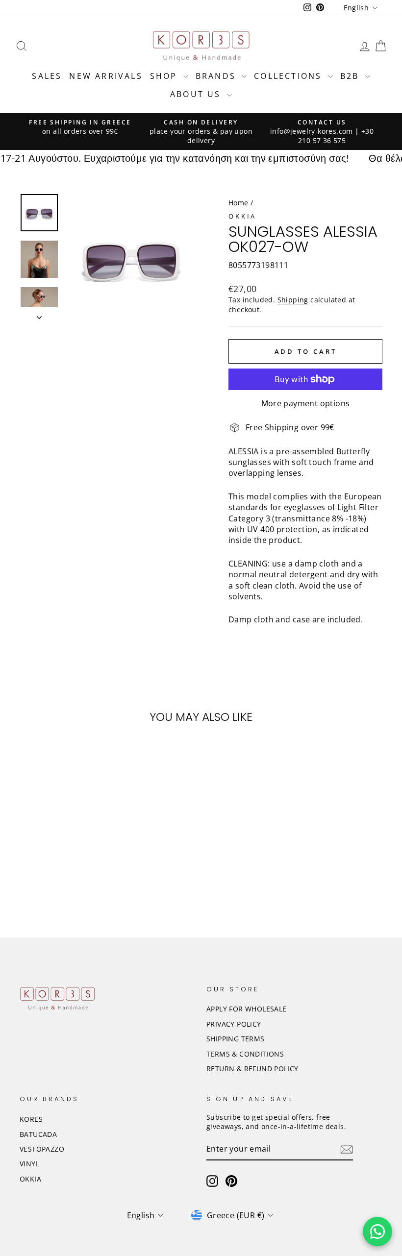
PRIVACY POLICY (233, 1024)
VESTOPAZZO (42, 1149)
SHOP (165, 76)
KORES (31, 1119)
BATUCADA (38, 1134)
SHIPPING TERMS (235, 1038)
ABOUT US (197, 94)
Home (238, 202)
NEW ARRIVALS (105, 76)
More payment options (305, 403)
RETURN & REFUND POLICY (252, 1068)
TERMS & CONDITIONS (245, 1054)
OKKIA (242, 216)
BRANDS (217, 76)
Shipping (292, 299)
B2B (351, 76)
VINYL (29, 1163)
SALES (47, 76)
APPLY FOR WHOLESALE (246, 1008)
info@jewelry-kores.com (311, 131)
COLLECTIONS (289, 76)
